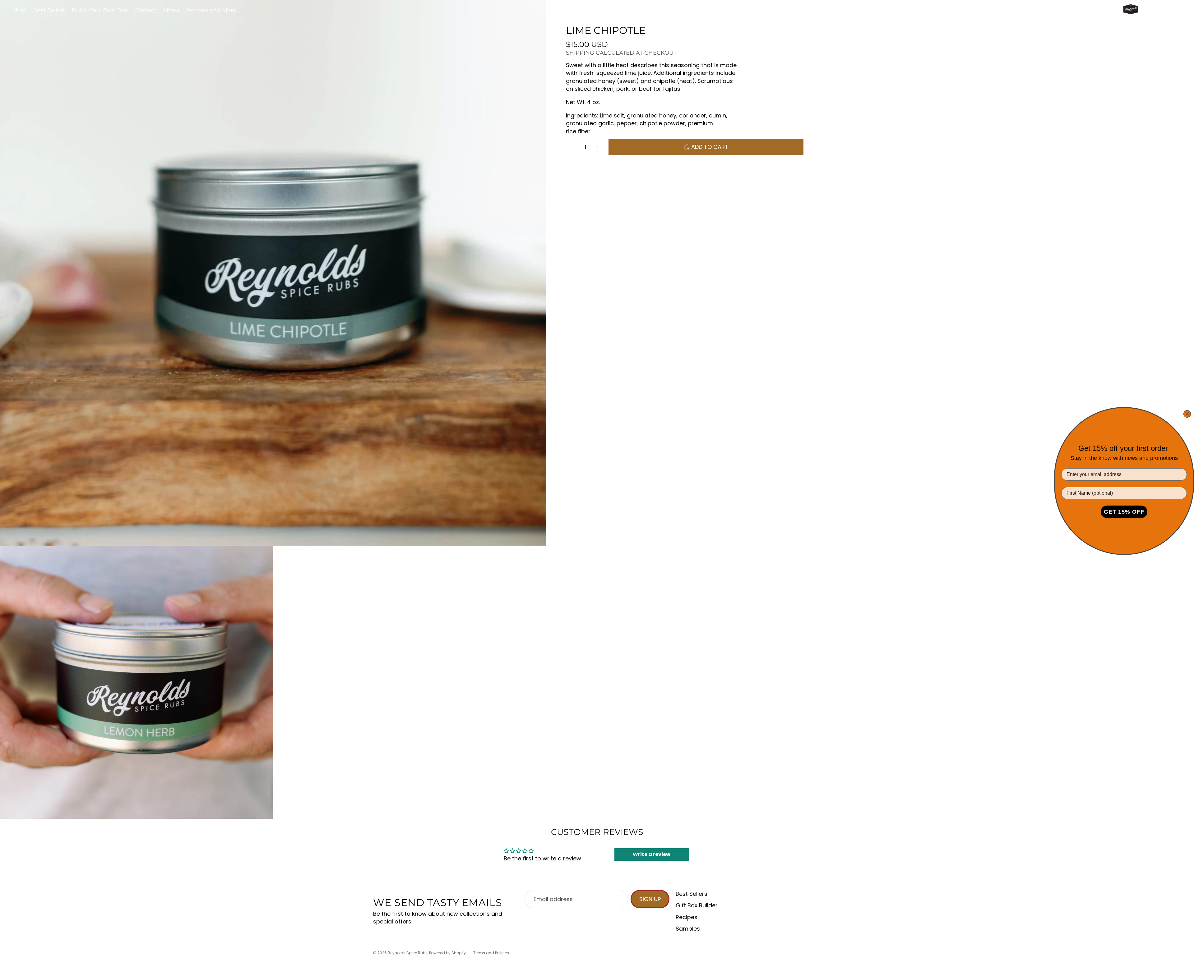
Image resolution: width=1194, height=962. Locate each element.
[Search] (1148, 10)
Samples (688, 928)
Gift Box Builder (697, 905)
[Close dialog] (1187, 414)
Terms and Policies (491, 952)
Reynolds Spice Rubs (408, 952)
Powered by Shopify (447, 952)
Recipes (686, 917)
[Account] (1161, 10)
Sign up (650, 899)
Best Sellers (691, 894)
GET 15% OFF (1124, 512)
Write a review (651, 854)
